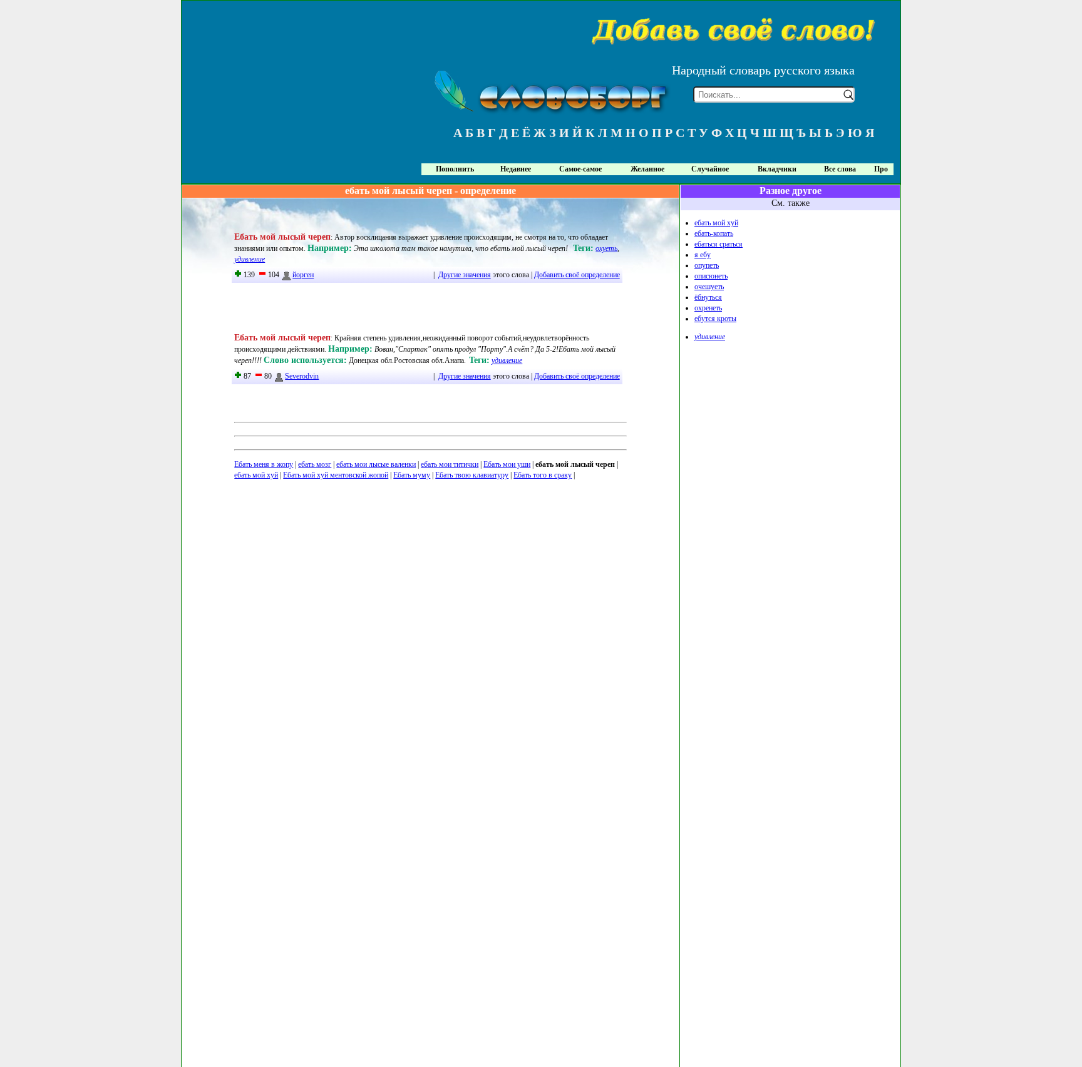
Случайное (710, 169)
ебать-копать (713, 233)
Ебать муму (411, 475)
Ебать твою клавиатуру (471, 475)
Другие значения (464, 274)
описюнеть (711, 276)
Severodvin (302, 376)
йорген (303, 274)
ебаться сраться (718, 244)
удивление (249, 259)
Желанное (647, 169)
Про (881, 169)
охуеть (606, 248)
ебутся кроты (715, 318)
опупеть (706, 265)
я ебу (702, 254)
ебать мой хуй (256, 475)
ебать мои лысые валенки (376, 464)
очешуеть (709, 286)
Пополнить (455, 169)
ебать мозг (314, 464)
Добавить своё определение (577, 274)
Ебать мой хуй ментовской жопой (335, 475)
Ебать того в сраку (542, 475)
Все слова (840, 169)
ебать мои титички (449, 464)
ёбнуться (708, 297)
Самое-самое (580, 169)
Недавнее (515, 169)
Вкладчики (777, 169)
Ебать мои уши (506, 464)
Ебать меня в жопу (263, 464)
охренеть (708, 308)
